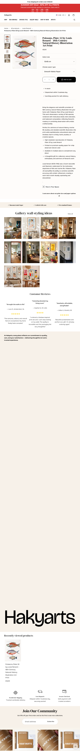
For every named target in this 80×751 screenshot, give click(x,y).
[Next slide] (19, 228)
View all (70, 214)
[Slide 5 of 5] (7, 60)
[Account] (69, 15)
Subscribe (50, 721)
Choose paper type (49, 67)
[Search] (74, 19)
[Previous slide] (5, 228)
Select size (46, 57)
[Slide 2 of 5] (7, 46)
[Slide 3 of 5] (7, 52)
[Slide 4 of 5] (7, 56)
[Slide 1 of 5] (7, 38)
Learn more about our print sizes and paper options (59, 193)
